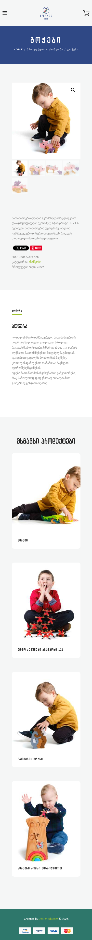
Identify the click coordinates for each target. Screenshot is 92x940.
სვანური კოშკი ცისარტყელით (40, 868)
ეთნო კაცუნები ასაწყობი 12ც (41, 649)
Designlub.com (48, 919)
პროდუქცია (36, 49)
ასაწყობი (56, 49)
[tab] (17, 311)
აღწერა (17, 310)
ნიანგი (23, 540)
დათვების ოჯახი (30, 759)
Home (18, 49)
